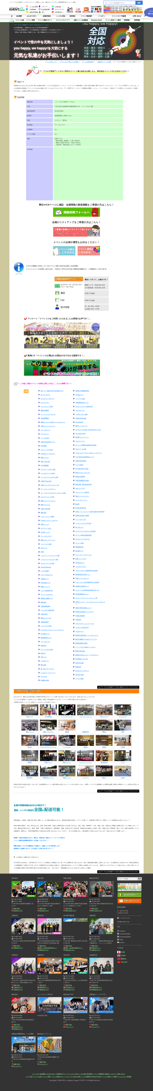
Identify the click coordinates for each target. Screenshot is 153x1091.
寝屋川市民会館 (80, 651)
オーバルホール (45, 430)
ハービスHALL (45, 438)
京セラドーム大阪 (80, 449)
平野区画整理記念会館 (82, 480)
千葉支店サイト (18, 987)
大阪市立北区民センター (48, 442)
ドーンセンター (45, 641)
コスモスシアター (80, 566)
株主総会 (29, 777)
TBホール (43, 657)
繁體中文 (123, 958)
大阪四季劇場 (45, 418)
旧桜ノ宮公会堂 (45, 461)
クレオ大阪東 (45, 571)
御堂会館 (43, 645)
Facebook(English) (125, 937)
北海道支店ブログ (96, 989)
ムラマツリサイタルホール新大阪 (85, 531)
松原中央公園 (79, 663)
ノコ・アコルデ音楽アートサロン (85, 647)
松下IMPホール (45, 634)
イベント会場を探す (88, 62)
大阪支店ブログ (18, 948)
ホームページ (69, 1027)
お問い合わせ (137, 16)
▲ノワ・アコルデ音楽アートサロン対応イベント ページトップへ (118, 687)
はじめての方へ (32, 16)
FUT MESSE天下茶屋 (81, 469)
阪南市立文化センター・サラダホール (86, 655)
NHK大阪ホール (45, 583)
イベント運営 (30, 20)
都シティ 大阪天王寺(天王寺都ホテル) (52, 391)
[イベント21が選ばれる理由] (86, 12)
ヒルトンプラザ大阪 (47, 450)
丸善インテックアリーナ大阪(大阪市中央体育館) (90, 511)
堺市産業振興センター (82, 594)
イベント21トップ (50, 62)
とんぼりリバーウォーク (48, 673)
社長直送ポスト (60, 12)
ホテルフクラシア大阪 (47, 563)
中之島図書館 (45, 465)
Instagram (122, 931)
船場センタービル (46, 618)
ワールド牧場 (79, 678)
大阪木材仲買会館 (80, 461)
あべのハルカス (45, 395)
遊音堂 (77, 504)
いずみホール (45, 661)
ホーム (12, 16)
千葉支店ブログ (18, 989)
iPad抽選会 (48, 716)
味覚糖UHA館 (45, 680)
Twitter (121, 940)
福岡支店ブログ (44, 989)
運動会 (104, 732)
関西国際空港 (79, 547)
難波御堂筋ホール (46, 638)
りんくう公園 (79, 543)
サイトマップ (59, 9)
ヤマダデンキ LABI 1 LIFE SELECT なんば (88, 430)
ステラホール (45, 434)
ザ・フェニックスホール (48, 489)
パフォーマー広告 (71, 1076)
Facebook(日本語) (124, 934)
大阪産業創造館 (45, 606)
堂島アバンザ (45, 524)
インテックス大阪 (46, 544)
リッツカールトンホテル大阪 (49, 477)
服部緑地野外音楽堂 (81, 643)
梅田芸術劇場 (45, 410)
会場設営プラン (61, 1074)
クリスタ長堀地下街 (47, 590)
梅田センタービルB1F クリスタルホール (53, 422)
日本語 (123, 952)
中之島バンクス (45, 532)
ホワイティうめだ (46, 528)
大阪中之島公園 (45, 509)
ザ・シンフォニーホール (48, 414)
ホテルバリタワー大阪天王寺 (84, 406)
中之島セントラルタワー (48, 453)
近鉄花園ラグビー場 (81, 659)
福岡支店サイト (44, 987)
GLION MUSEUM (80, 508)
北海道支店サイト (96, 987)
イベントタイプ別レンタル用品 (69, 62)
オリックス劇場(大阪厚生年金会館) (85, 445)
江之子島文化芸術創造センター (84, 457)
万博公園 (78, 619)
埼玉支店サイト (70, 987)
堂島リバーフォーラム (82, 496)
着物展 (67, 732)
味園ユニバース (45, 586)
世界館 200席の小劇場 (82, 515)
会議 (122, 732)
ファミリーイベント (86, 716)
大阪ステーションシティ (48, 426)
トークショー (67, 747)
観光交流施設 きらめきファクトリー (86, 639)
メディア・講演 (46, 7)
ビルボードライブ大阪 (47, 497)
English (123, 955)
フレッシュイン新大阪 (82, 492)
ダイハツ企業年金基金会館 (83, 535)
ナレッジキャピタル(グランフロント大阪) (53, 493)
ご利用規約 (32, 9)
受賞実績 (126, 20)
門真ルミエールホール (82, 578)
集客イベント (67, 762)
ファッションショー (67, 716)
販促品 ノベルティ (110, 1074)
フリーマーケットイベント (48, 747)
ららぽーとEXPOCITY (82, 627)
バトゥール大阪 (80, 398)
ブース (123, 762)
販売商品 (72, 16)
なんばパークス (80, 441)
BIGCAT (43, 653)
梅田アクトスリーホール (48, 501)
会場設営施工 (47, 16)
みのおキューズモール (82, 671)
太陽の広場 (44, 614)
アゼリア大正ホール (47, 575)
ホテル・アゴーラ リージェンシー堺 (86, 598)
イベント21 (35, 1074)
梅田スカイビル (45, 505)
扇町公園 (43, 512)
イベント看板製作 (86, 16)
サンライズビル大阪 (47, 649)
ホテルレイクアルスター (82, 539)
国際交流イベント (48, 777)
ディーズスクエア (46, 536)
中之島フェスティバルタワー (49, 520)
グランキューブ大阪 (47, 406)
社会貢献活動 (45, 9)
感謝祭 (30, 762)
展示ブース (29, 716)
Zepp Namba (79, 422)
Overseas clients (96, 20)
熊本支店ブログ (18, 1029)
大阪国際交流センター (82, 402)
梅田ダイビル (45, 457)
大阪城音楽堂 (45, 622)
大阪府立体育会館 (80, 418)
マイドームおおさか (47, 594)
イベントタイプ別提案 (119, 16)
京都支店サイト (96, 948)
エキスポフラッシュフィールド (84, 623)
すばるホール (79, 631)
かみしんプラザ (80, 488)
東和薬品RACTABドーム (82, 574)
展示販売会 (104, 762)
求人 (43, 12)
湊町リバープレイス (81, 426)
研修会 (104, 747)
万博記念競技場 (80, 616)
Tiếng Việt (124, 962)
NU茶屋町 (44, 446)
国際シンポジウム (48, 732)
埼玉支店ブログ (70, 989)
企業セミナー (48, 762)
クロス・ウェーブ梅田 (47, 516)
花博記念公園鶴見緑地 (82, 391)
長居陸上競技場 (80, 476)
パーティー (85, 777)
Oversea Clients (96, 1076)
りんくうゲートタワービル (83, 555)
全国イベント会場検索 (81, 20)
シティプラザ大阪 (46, 626)
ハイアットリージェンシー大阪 (50, 555)
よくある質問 (33, 7)
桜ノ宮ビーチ (79, 527)
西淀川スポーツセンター (82, 472)
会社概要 (19, 16)
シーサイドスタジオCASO (83, 523)
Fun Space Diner (80, 433)
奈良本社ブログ (18, 910)
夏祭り (104, 777)
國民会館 (43, 602)
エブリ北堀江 (79, 465)
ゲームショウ (123, 716)
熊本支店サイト (18, 1027)
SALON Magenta (46, 567)
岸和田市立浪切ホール (82, 586)
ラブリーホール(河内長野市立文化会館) (87, 582)
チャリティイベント (86, 762)
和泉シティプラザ (80, 559)
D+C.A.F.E (44, 676)
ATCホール (44, 548)
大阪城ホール (45, 579)
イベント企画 (19, 20)
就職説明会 (85, 732)
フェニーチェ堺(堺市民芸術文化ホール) (87, 590)
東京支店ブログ (44, 910)
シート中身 (12, 20)
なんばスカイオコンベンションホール (52, 630)
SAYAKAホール (80, 563)
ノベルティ (101, 16)
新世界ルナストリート (82, 437)
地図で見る (16, 908)
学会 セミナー (104, 716)
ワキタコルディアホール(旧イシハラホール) (88, 453)
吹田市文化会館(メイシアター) (84, 612)
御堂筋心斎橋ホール (47, 598)
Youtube (121, 942)
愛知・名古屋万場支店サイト (48, 948)
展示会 (30, 747)
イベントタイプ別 (72, 1074)
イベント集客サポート (45, 20)
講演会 (86, 747)
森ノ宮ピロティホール (47, 669)
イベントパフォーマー (63, 20)
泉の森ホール (79, 551)
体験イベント (67, 777)
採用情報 (137, 20)
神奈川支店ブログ (70, 910)
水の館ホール (79, 395)
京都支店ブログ (96, 950)
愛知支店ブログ (44, 950)
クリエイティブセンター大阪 (49, 559)
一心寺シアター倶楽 (81, 414)
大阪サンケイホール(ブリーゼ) (50, 485)
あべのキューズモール (47, 398)
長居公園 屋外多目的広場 (83, 484)
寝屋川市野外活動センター (83, 608)
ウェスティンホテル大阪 (48, 469)
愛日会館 (43, 665)
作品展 (123, 747)
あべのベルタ (45, 402)
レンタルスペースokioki (48, 473)
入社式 (123, 777)
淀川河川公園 (79, 674)
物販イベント (30, 732)
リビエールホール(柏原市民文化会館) (86, 570)
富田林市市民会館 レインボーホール (86, 635)
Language (58, 7)
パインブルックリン (81, 500)
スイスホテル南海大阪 (47, 610)
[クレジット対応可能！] (96, 12)
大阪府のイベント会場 (104, 62)
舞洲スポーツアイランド (48, 540)
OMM (42, 552)
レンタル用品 (61, 16)
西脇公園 (78, 667)
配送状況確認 (34, 12)
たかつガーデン (80, 410)
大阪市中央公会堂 (46, 481)
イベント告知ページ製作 (113, 20)
